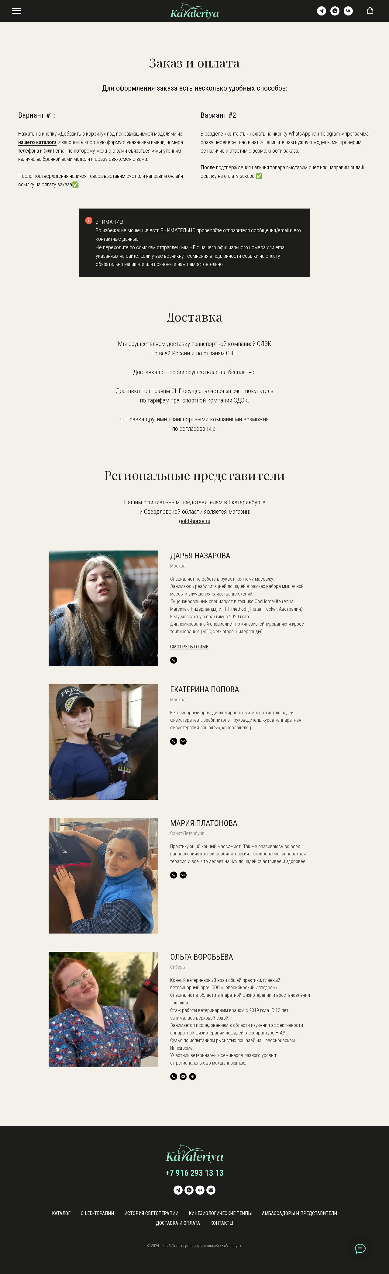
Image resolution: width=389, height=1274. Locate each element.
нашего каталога (37, 142)
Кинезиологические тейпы (220, 1213)
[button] (370, 10)
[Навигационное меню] (16, 11)
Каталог (61, 1213)
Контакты (221, 1223)
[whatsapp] (334, 13)
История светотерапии (151, 1213)
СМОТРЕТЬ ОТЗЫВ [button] (189, 647)
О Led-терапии (97, 1213)
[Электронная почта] (210, 1190)
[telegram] (321, 13)
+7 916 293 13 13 (195, 1173)
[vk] (348, 13)
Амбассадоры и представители (299, 1213)
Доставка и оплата (178, 1223)
